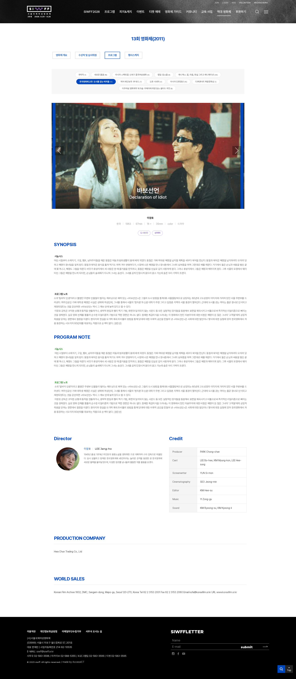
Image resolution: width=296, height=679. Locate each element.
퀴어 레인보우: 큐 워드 (131, 81)
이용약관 (31, 631)
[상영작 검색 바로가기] (257, 12)
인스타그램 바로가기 (173, 653)
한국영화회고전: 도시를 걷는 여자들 (96, 81)
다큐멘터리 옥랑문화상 (205, 81)
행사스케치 (133, 55)
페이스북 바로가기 (178, 653)
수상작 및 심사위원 (87, 55)
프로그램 (112, 55)
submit (247, 647)
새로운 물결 (100, 74)
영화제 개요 (61, 55)
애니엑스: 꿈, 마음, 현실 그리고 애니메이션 (198, 74)
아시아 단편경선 (178, 81)
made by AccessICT (73, 662)
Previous (59, 150)
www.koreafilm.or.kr (226, 592)
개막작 (82, 74)
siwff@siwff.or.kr (45, 651)
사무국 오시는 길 (94, 631)
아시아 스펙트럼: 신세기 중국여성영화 (132, 74)
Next (236, 150)
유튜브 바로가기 (183, 653)
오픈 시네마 (156, 81)
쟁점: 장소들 (164, 74)
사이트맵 (266, 11)
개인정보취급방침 (48, 631)
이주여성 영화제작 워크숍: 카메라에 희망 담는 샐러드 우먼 (147, 88)
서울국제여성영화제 (39, 12)
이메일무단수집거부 (71, 631)
